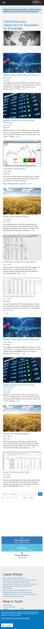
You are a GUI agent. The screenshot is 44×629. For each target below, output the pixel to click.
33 (32, 494)
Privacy (22, 608)
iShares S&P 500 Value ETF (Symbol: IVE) (16, 590)
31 (24, 494)
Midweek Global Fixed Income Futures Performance (18, 121)
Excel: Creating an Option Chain (16, 472)
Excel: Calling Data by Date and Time (18, 296)
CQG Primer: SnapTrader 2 (14, 168)
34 (36, 494)
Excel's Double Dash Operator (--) (14, 578)
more (23, 89)
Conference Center (9, 607)
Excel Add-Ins (7, 588)
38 (12, 497)
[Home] (37, 3)
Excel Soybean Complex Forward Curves (16, 582)
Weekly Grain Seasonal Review (16, 216)
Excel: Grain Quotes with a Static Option (19, 261)
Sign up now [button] (22, 556)
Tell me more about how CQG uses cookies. (15, 618)
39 (16, 497)
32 (28, 494)
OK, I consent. (7, 625)
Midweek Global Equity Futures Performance (21, 74)
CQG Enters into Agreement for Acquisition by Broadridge (21, 24)
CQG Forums (7, 605)
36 (4, 497)
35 (40, 494)
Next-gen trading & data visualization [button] (22, 549)
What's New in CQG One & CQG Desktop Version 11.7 (20, 580)
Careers (5, 609)
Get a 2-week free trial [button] (22, 541)
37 (8, 497)
